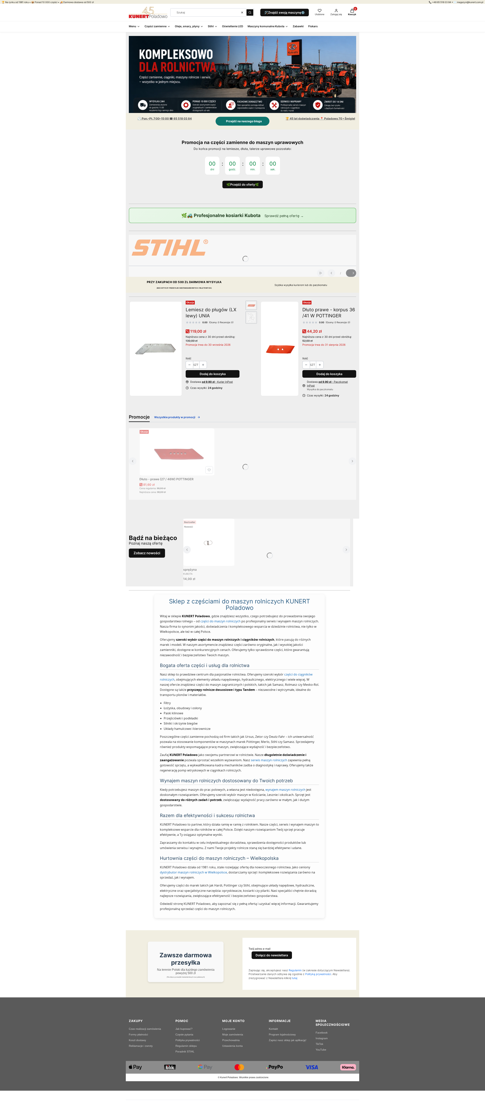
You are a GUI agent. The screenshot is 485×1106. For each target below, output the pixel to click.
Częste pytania (184, 1034)
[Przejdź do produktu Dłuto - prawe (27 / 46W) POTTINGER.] (177, 452)
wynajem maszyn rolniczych (285, 790)
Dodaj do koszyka (213, 374)
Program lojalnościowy (282, 1034)
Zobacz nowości (147, 553)
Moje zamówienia (232, 1034)
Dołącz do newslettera (272, 955)
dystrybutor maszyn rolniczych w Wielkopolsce (193, 872)
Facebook (322, 1032)
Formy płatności (138, 1034)
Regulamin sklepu (186, 1045)
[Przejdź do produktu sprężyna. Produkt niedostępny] (209, 542)
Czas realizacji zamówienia (145, 1028)
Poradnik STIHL (184, 1051)
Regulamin (295, 970)
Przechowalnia (231, 1040)
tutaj (294, 978)
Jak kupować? (183, 1028)
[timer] (242, 163)
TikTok (319, 1043)
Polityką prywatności (318, 974)
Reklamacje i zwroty (141, 1045)
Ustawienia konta (232, 1045)
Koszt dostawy (137, 1040)
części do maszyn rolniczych (220, 621)
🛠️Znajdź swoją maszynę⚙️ (284, 12)
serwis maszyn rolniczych (269, 760)
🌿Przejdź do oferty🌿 (242, 184)
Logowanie (228, 1028)
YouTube (321, 1049)
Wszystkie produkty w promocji (174, 417)
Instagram (322, 1038)
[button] (249, 12)
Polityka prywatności (187, 1040)
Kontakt (273, 1028)
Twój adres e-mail (259, 948)
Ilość (188, 358)
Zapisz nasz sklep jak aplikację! (287, 1040)
